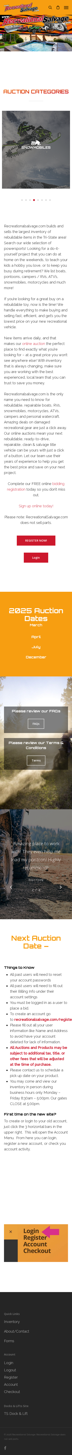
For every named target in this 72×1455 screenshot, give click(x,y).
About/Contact (16, 1331)
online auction (33, 344)
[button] (22, 200)
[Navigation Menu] (66, 7)
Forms (9, 1341)
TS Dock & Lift (16, 1413)
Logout (10, 1370)
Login (8, 1363)
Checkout (12, 1392)
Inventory (12, 1322)
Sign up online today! (36, 506)
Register (11, 1377)
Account (11, 1384)
